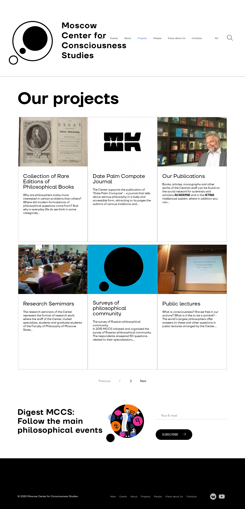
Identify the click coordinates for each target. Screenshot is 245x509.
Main (101, 38)
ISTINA (209, 195)
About (127, 38)
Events (114, 38)
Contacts (197, 38)
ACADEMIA (182, 195)
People (157, 38)
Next (143, 381)
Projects (142, 38)
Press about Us (176, 38)
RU (216, 38)
